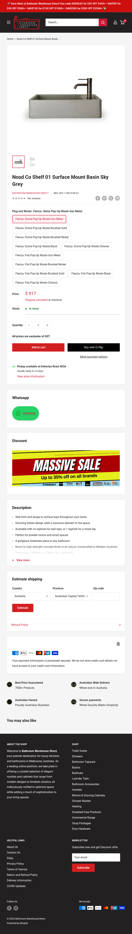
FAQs (10, 858)
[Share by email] (117, 198)
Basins (76, 767)
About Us (12, 847)
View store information (31, 376)
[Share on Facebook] (97, 198)
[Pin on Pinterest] (104, 198)
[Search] (103, 22)
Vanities (77, 789)
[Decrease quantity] (29, 325)
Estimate (22, 607)
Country (17, 588)
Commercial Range (83, 817)
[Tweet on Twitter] (110, 198)
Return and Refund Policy (22, 875)
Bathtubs (77, 773)
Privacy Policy (15, 863)
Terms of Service (17, 869)
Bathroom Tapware (83, 761)
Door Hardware (81, 828)
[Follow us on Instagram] (15, 908)
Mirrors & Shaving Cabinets (88, 795)
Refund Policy (19, 625)
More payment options (93, 356)
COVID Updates (16, 886)
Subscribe (83, 867)
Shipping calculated (36, 299)
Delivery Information (19, 880)
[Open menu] (8, 22)
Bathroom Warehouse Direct (30, 193)
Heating (76, 806)
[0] (122, 22)
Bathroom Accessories (85, 784)
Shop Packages (81, 823)
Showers (77, 756)
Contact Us (13, 852)
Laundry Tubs (80, 778)
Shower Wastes (81, 801)
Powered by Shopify (17, 923)
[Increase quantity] (47, 325)
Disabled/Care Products (86, 812)
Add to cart (38, 347)
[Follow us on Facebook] (9, 908)
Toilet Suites (79, 750)
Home (10, 39)
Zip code (98, 588)
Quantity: (17, 325)
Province (58, 588)
